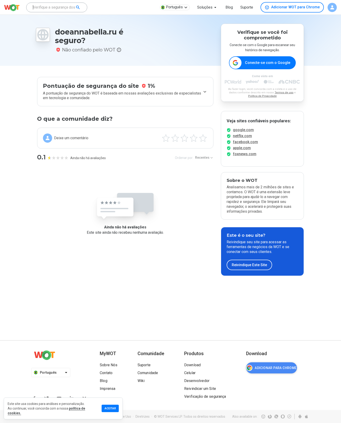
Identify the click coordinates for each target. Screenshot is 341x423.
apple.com (242, 148)
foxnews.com (244, 154)
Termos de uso (284, 92)
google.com (243, 130)
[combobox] (56, 7)
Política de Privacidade (262, 96)
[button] (207, 7)
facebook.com (245, 142)
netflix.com (242, 136)
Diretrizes (142, 416)
